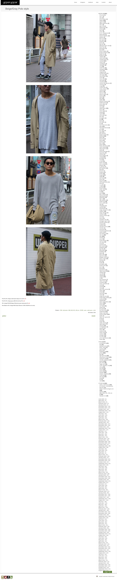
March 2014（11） (104, 560)
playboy (101, 260)
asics (100, 30)
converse (101, 84)
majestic (101, 211)
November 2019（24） (105, 460)
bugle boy (101, 54)
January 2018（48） (104, 493)
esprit (100, 113)
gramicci (101, 141)
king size (101, 180)
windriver (101, 331)
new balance (102, 233)
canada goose (103, 59)
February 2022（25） (104, 421)
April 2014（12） (103, 558)
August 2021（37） (104, 429)
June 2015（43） (103, 538)
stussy (101, 304)
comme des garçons (104, 83)
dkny (100, 98)
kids (100, 354)
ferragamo (102, 118)
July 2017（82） (103, 501)
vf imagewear (102, 327)
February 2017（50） (104, 509)
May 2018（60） (103, 487)
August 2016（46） (104, 517)
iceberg (101, 157)
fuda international (103, 127)
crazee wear (102, 87)
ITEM (61, 310)
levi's (100, 193)
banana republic (103, 36)
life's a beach (102, 194)
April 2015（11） (103, 541)
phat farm (101, 256)
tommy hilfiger (103, 314)
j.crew (101, 161)
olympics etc (102, 396)
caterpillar (101, 65)
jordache (101, 172)
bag (100, 344)
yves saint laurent (103, 338)
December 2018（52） (105, 476)
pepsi (100, 253)
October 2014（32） (104, 550)
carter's (101, 62)
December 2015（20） (105, 529)
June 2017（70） (103, 503)
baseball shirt (102, 346)
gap (100, 132)
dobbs (101, 100)
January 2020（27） (104, 457)
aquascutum (102, 27)
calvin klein (102, 58)
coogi (100, 86)
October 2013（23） (104, 567)
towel (100, 378)
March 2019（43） (104, 472)
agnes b (101, 22)
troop (100, 318)
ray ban (101, 274)
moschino (101, 229)
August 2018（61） (104, 482)
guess (101, 144)
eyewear (101, 348)
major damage (103, 212)
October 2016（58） (104, 514)
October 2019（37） (104, 462)
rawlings (101, 272)
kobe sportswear (103, 182)
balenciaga (102, 34)
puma (100, 268)
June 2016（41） (103, 520)
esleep (101, 112)
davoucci (101, 93)
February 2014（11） (104, 561)
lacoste (101, 187)
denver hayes (102, 94)
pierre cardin (102, 258)
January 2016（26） (104, 528)
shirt (100, 368)
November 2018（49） (105, 478)
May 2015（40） (103, 539)
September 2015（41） (105, 533)
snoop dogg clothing (104, 297)
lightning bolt (102, 196)
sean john (101, 293)
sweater (101, 372)
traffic (100, 315)
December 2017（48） (105, 494)
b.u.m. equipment (103, 33)
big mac (101, 44)
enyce (101, 109)
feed (11, 577)
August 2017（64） (104, 500)
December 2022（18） (105, 406)
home (75, 2)
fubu (100, 126)
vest (100, 381)
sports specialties (103, 301)
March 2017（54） (104, 507)
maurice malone (103, 215)
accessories (102, 343)
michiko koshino (103, 222)
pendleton (101, 251)
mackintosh (102, 208)
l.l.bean (101, 186)
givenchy (101, 139)
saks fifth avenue (103, 289)
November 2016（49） (105, 513)
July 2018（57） (103, 484)
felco (100, 116)
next (93, 316)
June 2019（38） (103, 468)
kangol (101, 175)
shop (97, 2)
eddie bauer (102, 108)
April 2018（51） (103, 488)
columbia (101, 81)
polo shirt (101, 362)
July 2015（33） (103, 536)
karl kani (101, 178)
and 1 (100, 24)
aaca (100, 17)
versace (101, 325)
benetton (101, 41)
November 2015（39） (105, 531)
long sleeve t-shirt (104, 357)
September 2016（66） (105, 516)
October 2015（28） (104, 532)
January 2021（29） (104, 440)
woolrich (101, 333)
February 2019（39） (104, 473)
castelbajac (102, 63)
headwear (101, 351)
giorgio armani (103, 134)
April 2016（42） (103, 523)
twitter (5, 577)
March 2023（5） (103, 402)
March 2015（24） (104, 542)
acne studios (102, 19)
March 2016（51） (104, 525)
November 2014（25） (105, 548)
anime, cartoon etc (104, 384)
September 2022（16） (105, 410)
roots (100, 285)
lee (100, 191)
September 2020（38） (105, 446)
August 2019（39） (104, 465)
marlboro (101, 214)
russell (101, 286)
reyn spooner (102, 279)
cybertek (101, 90)
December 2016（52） (105, 512)
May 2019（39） (103, 469)
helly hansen (102, 148)
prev (4, 316)
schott (101, 292)
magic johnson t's (103, 210)
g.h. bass (101, 130)
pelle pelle (102, 250)
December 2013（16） (105, 564)
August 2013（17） (104, 570)
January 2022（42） (104, 422)
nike (100, 236)
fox (100, 123)
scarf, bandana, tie (104, 365)
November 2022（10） (105, 407)
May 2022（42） (103, 416)
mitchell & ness (103, 226)
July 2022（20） (103, 413)
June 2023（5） (103, 399)
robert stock (102, 281)
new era (101, 235)
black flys (101, 47)
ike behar (101, 158)
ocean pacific (102, 240)
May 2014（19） (103, 557)
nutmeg (101, 237)
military (101, 391)
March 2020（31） (104, 454)
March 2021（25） (104, 437)
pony (100, 261)
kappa (101, 176)
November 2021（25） (105, 425)
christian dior (102, 73)
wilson (101, 329)
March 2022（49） (104, 419)
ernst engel (102, 111)
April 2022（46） (103, 418)
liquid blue (102, 197)
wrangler (101, 335)
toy (100, 379)
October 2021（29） (104, 427)
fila (100, 119)
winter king (102, 332)
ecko (100, 107)
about (110, 2)
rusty (100, 288)
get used (101, 133)
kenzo (101, 179)
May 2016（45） (103, 522)
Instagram (2, 577)
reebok (101, 276)
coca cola (101, 79)
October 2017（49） (104, 497)
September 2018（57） (105, 481)
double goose (102, 102)
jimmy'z (101, 171)
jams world (102, 164)
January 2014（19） (104, 563)
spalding (101, 300)
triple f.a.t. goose (103, 317)
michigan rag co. (103, 221)
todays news (102, 313)
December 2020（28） (105, 441)
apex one (101, 26)
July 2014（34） (103, 554)
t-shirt (94, 310)
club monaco (102, 76)
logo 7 (101, 198)
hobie (100, 150)
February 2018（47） (104, 491)
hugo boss (102, 153)
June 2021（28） (103, 432)
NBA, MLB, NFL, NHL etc (73, 310)
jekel (100, 169)
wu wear (101, 336)
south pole (102, 299)
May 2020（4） (103, 451)
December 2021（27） (105, 424)
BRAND (101, 13)
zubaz (101, 339)
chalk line (101, 68)
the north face (102, 310)
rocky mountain (103, 283)
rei (100, 278)
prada (100, 262)
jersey (101, 353)
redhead (101, 275)
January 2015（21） (104, 545)
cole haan (101, 80)
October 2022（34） (104, 409)
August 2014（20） (104, 553)
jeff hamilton (102, 168)
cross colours (102, 88)
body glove (102, 48)
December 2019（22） (105, 459)
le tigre (101, 190)
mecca (101, 218)
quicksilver (102, 269)
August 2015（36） (104, 535)
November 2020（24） (105, 443)
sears (100, 294)
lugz (100, 204)
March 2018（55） (104, 490)
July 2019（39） (103, 466)
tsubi (100, 320)
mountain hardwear (104, 230)
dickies (101, 95)
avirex (101, 31)
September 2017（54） (105, 498)
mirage (101, 223)
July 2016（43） (103, 519)
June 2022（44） (103, 415)
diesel (100, 97)
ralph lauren (89, 310)
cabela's (101, 56)
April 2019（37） (103, 471)
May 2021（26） (103, 434)
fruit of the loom (103, 125)
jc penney (101, 166)
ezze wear (102, 115)
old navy (101, 242)
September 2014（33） (105, 551)
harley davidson (103, 146)
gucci (100, 143)
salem (101, 290)
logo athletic (102, 200)
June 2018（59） (103, 485)
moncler (101, 228)
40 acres (101, 15)
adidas (101, 20)
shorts (101, 371)
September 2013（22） (105, 569)
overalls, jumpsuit (103, 360)
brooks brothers (103, 52)
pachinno (101, 244)
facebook (8, 577)
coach (101, 77)
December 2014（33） (105, 547)
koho (100, 183)
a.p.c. (100, 16)
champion (101, 69)
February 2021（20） (104, 438)
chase (101, 70)
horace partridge (103, 151)
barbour (101, 37)
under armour (102, 322)
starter (101, 303)
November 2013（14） (105, 566)
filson (100, 120)
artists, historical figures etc (106, 389)
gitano (101, 137)
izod (100, 159)
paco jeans (102, 246)
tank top (101, 376)
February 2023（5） (104, 403)
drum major (102, 104)
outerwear (101, 358)
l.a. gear (101, 185)
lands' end (102, 189)
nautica (101, 232)
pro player (102, 264)
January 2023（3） (104, 405)
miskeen (101, 225)
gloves (101, 350)
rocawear (101, 282)
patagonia (101, 247)
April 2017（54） (103, 506)
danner (101, 91)
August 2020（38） (104, 447)
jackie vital (102, 162)
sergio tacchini (103, 296)
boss (100, 49)
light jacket (65, 310)
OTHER (81, 310)
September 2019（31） (105, 463)
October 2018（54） (104, 479)
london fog (102, 201)
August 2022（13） (104, 412)
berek (100, 43)
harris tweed (102, 147)
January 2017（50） (104, 510)
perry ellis (101, 254)
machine (101, 207)
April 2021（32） (103, 435)
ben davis (101, 40)
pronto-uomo (102, 265)
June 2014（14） (103, 555)
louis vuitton (102, 203)
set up (101, 367)
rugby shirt (102, 364)
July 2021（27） (103, 431)
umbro (101, 321)
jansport (101, 165)
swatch (101, 307)
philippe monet (103, 257)
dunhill (101, 105)
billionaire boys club (104, 45)
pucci (100, 267)
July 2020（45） (103, 449)
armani (101, 29)
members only (103, 219)
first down (101, 122)
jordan (101, 173)
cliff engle (101, 75)
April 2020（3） (103, 453)
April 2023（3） (103, 400)
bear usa (101, 38)
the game (101, 308)
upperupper (102, 324)
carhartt (101, 61)
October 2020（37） (104, 444)
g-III (100, 129)
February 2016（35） (104, 526)
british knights (103, 51)
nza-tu (101, 239)
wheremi (101, 328)
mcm (100, 217)
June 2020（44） (103, 450)
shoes (101, 369)
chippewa (101, 72)
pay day (101, 249)
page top (107, 572)
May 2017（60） (103, 504)
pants (85, 310)
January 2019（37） (104, 475)
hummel (101, 154)
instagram (82, 2)
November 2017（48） (105, 495)
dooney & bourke (103, 101)
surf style (101, 306)
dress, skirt (102, 347)
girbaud (101, 136)
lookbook (90, 2)
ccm (100, 66)
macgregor (102, 205)
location (103, 2)
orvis (100, 243)
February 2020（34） (104, 456)
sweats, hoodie (103, 374)
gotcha (101, 140)
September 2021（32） (105, 428)
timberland (102, 311)
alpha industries (103, 23)
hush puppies (102, 155)
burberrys (101, 55)
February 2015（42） (104, 544)
